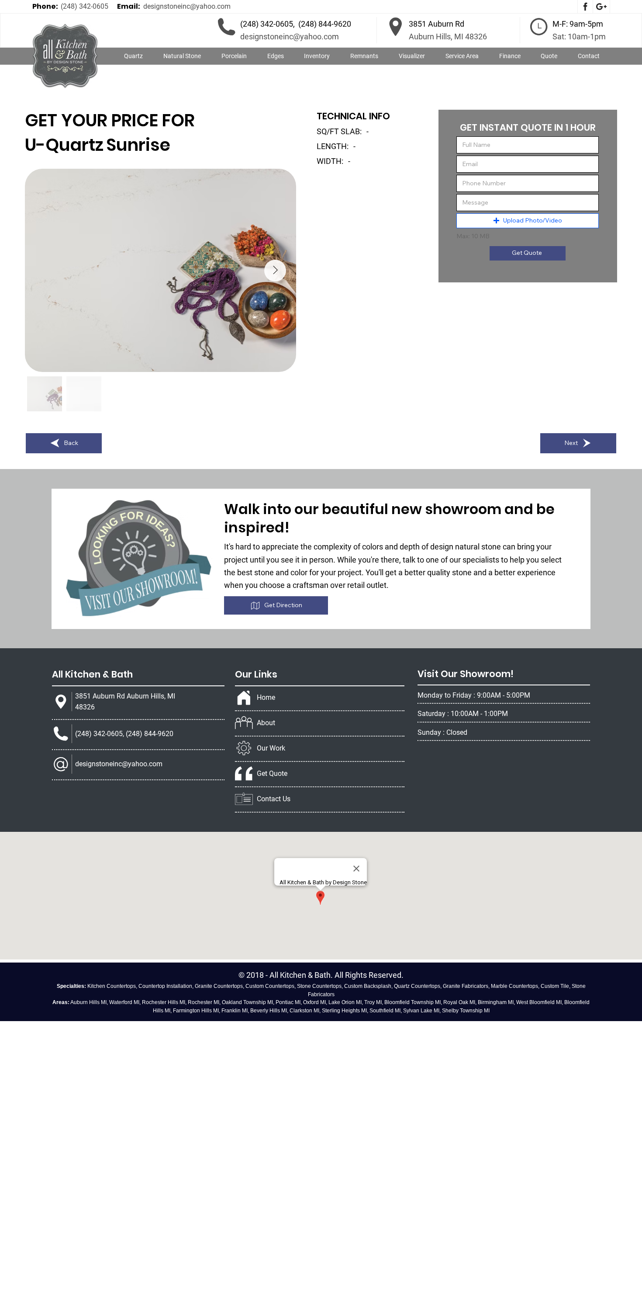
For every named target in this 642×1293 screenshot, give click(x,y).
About (266, 723)
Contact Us (273, 799)
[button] (182, 56)
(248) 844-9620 (324, 23)
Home (266, 697)
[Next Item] (275, 271)
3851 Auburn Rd (436, 23)
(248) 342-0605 (84, 6)
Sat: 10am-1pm (579, 36)
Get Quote (272, 773)
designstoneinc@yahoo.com (187, 6)
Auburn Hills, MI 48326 (448, 36)
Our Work (271, 748)
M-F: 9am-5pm (577, 23)
